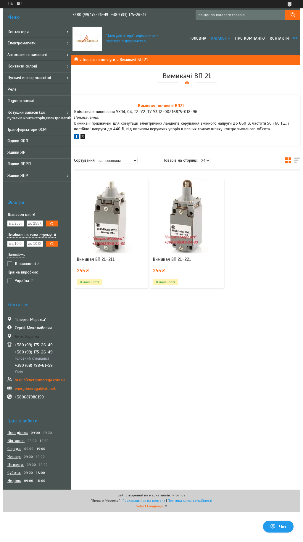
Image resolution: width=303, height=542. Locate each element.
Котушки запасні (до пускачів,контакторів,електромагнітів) (39, 115)
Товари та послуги (98, 59)
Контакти (279, 38)
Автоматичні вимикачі (27, 54)
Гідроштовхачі (20, 100)
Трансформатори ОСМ (26, 129)
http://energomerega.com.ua (40, 379)
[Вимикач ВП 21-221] (187, 216)
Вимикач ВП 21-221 (172, 259)
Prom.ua (179, 495)
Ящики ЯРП (17, 141)
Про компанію (250, 38)
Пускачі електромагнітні (29, 77)
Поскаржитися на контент (144, 500)
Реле (12, 89)
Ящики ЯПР (17, 175)
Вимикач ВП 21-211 (96, 259)
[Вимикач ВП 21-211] (111, 216)
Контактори (18, 31)
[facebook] (76, 137)
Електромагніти (21, 43)
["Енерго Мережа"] (87, 38)
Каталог (219, 38)
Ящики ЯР (16, 152)
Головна (197, 38)
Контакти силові (22, 66)
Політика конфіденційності (190, 500)
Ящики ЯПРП (19, 163)
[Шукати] (292, 15)
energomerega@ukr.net (35, 388)
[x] (82, 137)
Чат (282, 526)
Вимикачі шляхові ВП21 (161, 105)
